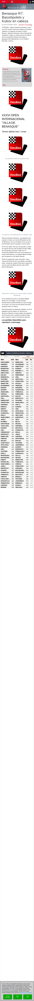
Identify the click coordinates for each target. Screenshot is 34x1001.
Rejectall (17, 996)
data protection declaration (26, 992)
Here (11, 989)
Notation (17, 356)
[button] (12, 1)
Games (28, 356)
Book (6, 356)
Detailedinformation (7, 996)
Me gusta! (21, 24)
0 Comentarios (28, 24)
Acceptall (27, 996)
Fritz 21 (5, 69)
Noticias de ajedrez (17, 8)
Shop (3, 1)
